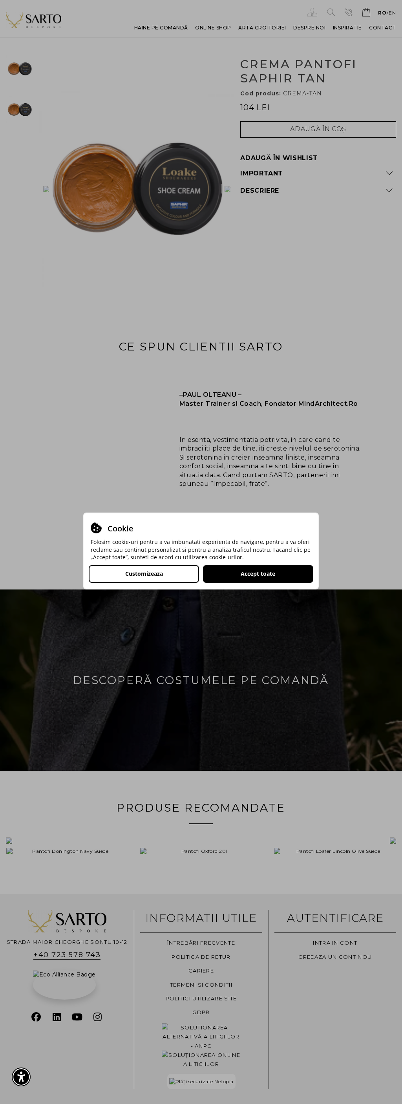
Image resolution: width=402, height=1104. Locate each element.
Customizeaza (144, 573)
